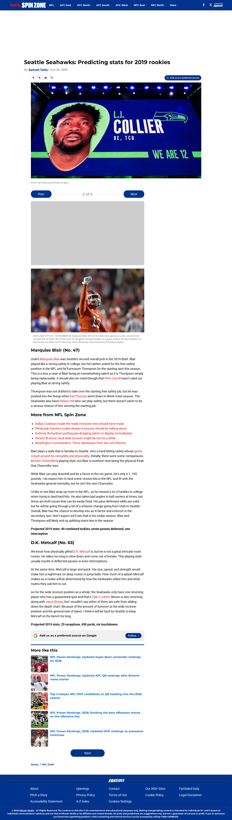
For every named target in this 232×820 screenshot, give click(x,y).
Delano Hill (67, 401)
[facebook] (204, 4)
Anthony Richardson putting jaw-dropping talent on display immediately (83, 433)
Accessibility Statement (46, 801)
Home (34, 764)
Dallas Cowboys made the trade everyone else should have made (79, 423)
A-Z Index (82, 801)
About (34, 788)
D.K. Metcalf (81, 551)
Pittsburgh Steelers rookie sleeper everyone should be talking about (81, 428)
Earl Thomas (78, 396)
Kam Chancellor (45, 461)
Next (134, 194)
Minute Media (26, 810)
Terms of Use (118, 795)
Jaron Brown (54, 601)
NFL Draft (48, 764)
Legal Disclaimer (190, 795)
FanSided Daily (189, 788)
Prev (41, 194)
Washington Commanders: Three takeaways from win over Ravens (80, 443)
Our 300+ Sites (155, 788)
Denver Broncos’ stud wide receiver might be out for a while (75, 438)
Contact (114, 788)
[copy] (51, 77)
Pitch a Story (38, 795)
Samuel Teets (38, 69)
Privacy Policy (85, 795)
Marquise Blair (50, 359)
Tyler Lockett (101, 597)
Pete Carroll (113, 378)
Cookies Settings (120, 801)
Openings (82, 788)
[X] (210, 4)
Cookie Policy (154, 795)
